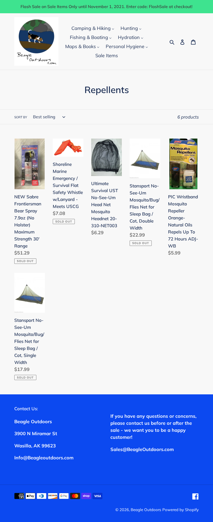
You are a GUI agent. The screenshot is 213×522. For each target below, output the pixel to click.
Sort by (20, 117)
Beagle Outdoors (146, 509)
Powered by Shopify (180, 509)
